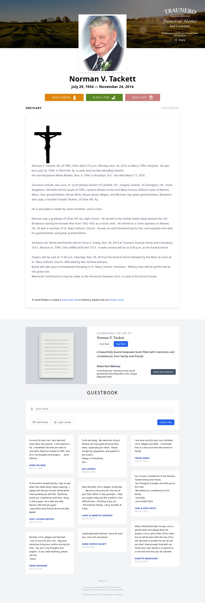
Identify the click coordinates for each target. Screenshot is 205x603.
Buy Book (120, 343)
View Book (104, 343)
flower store (117, 299)
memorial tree (70, 299)
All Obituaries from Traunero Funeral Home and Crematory (180, 34)
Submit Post (166, 422)
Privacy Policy (94, 589)
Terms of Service (111, 589)
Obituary (34, 108)
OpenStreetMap (105, 594)
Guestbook (170, 108)
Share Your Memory (163, 371)
